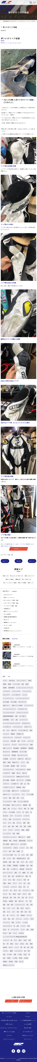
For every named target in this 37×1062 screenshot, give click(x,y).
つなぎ (4, 919)
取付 (18, 798)
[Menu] (34, 2)
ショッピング (6, 734)
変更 (32, 947)
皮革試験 (14, 755)
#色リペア (30, 583)
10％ (4, 943)
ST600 (16, 961)
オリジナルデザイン (7, 847)
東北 (13, 826)
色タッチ (19, 773)
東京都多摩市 (23, 748)
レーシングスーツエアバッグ (9, 709)
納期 (4, 904)
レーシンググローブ (7, 801)
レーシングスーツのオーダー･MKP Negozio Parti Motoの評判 (15, 936)
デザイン (25, 894)
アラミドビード (26, 819)
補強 (4, 869)
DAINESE (27, 830)
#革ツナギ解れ (10, 579)
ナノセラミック (6, 744)
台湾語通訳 (22, 865)
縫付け (9, 883)
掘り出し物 (5, 897)
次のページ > (32, 561)
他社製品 (11, 901)
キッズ (9, 823)
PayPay (31, 744)
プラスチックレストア (8, 737)
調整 (16, 872)
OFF (7, 943)
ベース (4, 826)
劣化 (32, 890)
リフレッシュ (19, 919)
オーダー (5, 680)
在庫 (15, 897)
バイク (8, 908)
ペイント (15, 933)
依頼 (27, 929)
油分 (13, 876)
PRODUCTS (13, 734)
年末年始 (15, 840)
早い (18, 915)
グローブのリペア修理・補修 (11, 603)
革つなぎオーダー (26, 723)
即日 (29, 951)
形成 (4, 958)
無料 (19, 741)
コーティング (30, 741)
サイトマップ (27, 1039)
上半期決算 (5, 758)
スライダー (17, 830)
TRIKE (18, 766)
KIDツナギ (25, 773)
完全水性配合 (6, 719)
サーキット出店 (8, 625)
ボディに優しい (22, 716)
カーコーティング (23, 719)
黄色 (4, 911)
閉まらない (21, 901)
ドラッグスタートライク (8, 769)
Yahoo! (31, 730)
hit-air (24, 787)
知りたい (28, 908)
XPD (21, 947)
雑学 (18, 908)
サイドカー (23, 766)
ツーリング (14, 808)
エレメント (19, 879)
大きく (31, 862)
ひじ (16, 855)
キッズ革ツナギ (6, 773)
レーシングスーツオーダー (9, 712)
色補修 (13, 773)
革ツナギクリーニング (22, 755)
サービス (19, 812)
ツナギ (22, 798)
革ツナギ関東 (6, 844)
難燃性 (24, 872)
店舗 (22, 684)
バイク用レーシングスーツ (9, 787)
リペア (23, 794)
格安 (11, 897)
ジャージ (9, 858)
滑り (10, 894)
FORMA (23, 830)
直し (27, 862)
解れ (14, 879)
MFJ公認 (28, 769)
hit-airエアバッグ (6, 794)
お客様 (32, 929)
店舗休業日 (30, 748)
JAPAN (32, 808)
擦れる (14, 894)
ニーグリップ (6, 940)
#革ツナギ (6, 576)
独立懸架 (13, 766)
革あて (19, 894)
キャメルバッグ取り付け (23, 801)
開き (30, 894)
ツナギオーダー (18, 737)
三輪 (28, 762)
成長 (4, 954)
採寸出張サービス (20, 876)
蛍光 (18, 911)
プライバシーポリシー (21, 680)
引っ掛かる (21, 933)
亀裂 (31, 855)
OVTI (28, 783)
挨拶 (10, 933)
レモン (13, 911)
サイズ (22, 862)
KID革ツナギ (13, 730)
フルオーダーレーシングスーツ (9, 837)
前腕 (15, 954)
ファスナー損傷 (30, 794)
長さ (30, 911)
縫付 (14, 851)
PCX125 (4, 762)
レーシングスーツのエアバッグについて (11, 723)
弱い (20, 890)
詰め (26, 911)
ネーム (20, 883)
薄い (24, 887)
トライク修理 (6, 766)
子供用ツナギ (20, 758)
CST (3, 730)
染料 (22, 911)
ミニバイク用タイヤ (16, 694)
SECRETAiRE (5, 840)
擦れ (31, 904)
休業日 (27, 684)
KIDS (14, 823)
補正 (14, 862)
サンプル (23, 741)
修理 (10, 798)
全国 (14, 833)
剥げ (27, 904)
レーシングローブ (7, 833)
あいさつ (5, 933)
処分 (19, 897)
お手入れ (22, 943)
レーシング (22, 847)
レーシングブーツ (16, 794)
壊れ (27, 943)
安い (25, 883)
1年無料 (8, 958)
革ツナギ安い (23, 844)
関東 (28, 823)
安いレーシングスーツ (8, 872)
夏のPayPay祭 (16, 748)
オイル (9, 879)
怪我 (18, 926)
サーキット (19, 823)
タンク (15, 940)
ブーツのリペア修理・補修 (10, 606)
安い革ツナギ (29, 869)
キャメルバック (26, 737)
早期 (8, 904)
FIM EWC (20, 958)
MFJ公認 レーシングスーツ (8, 965)
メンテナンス (14, 887)
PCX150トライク (15, 762)
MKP (29, 805)
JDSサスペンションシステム (11, 611)
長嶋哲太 (5, 961)
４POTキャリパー (27, 726)
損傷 (10, 862)
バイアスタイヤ (6, 691)
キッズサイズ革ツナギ (23, 730)
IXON (31, 865)
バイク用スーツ (14, 869)
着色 (18, 862)
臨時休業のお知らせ (21, 858)
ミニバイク (24, 694)
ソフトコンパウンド (26, 691)
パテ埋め (20, 954)
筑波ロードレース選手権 (17, 705)
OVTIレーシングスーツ (9, 597)
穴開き (4, 883)
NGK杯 (18, 833)
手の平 (32, 919)
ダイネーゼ (29, 840)
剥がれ (4, 929)
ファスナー (10, 830)
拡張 (16, 901)
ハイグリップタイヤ (16, 691)
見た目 (20, 887)
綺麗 (16, 716)
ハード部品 (14, 958)
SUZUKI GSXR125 (11, 687)
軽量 (10, 819)
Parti (9, 808)
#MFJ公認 (18, 579)
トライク (23, 762)
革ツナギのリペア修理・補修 (7, 554)
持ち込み (5, 901)
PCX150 (9, 762)
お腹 (4, 865)
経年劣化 (5, 862)
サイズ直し (9, 954)
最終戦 (28, 837)
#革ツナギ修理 (22, 583)
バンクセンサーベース (20, 904)
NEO (28, 947)
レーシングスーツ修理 (8, 855)
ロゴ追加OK (27, 780)
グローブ (20, 808)
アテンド (5, 812)
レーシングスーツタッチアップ (22, 698)
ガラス (12, 719)
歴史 (9, 919)
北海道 (29, 826)
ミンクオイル (6, 887)
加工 (30, 901)
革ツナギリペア (6, 751)
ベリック (17, 947)
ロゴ (27, 847)
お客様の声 (6, 628)
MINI (25, 808)
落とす (15, 890)
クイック (31, 897)
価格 (10, 840)
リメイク (23, 929)
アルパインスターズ (7, 926)
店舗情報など (7, 608)
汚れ (11, 890)
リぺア (4, 876)
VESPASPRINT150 (15, 751)
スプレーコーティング (23, 744)
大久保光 (26, 958)
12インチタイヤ (6, 694)
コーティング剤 (16, 684)
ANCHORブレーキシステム (10, 622)
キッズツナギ (13, 758)
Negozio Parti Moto (22, 840)
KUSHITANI (25, 805)
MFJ (26, 897)
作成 (31, 847)
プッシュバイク (18, 815)
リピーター (14, 744)
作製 (30, 940)
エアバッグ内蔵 (6, 790)
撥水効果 (13, 780)
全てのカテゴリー (8, 595)
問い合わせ (5, 815)
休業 (21, 783)
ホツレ (23, 855)
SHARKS (9, 684)
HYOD (14, 798)
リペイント (26, 919)
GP (28, 808)
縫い (28, 858)
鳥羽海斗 (11, 961)
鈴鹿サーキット (21, 837)
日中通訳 (9, 865)
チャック (5, 894)
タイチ (4, 823)
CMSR (24, 823)
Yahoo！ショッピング (7, 748)
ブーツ (4, 830)
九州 (21, 826)
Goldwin (18, 851)
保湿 (9, 876)
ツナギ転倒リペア (14, 783)
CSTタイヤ (6, 619)
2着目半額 (22, 869)
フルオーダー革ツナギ (20, 769)
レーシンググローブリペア (9, 776)
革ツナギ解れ (14, 702)
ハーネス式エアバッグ (22, 709)
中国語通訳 (15, 865)
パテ (27, 901)
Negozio (4, 808)
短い (4, 915)
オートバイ (29, 915)
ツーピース (23, 926)
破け (27, 855)
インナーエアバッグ (28, 705)
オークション (6, 741)
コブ (20, 872)
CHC (25, 951)
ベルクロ (5, 798)
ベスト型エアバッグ (25, 790)
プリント (15, 883)
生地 (31, 872)
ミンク (4, 879)
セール (8, 730)
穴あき (25, 954)
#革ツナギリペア (29, 576)
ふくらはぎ (25, 922)
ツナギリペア (6, 783)
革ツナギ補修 (6, 780)
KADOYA (11, 951)
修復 (13, 922)
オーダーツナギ (6, 755)
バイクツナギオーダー (17, 726)
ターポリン (18, 922)
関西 (17, 826)
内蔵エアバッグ (15, 790)
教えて (22, 908)
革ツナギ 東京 (23, 751)
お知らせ (16, 847)
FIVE (24, 947)
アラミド (5, 819)
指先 (8, 869)
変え (13, 919)
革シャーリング (20, 780)
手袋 (4, 858)
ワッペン (5, 851)
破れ (27, 865)
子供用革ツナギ (20, 734)
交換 (9, 826)
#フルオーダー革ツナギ (16, 576)
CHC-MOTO (5, 947)
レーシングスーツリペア (8, 698)
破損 (12, 904)
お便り (25, 940)
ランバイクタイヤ (17, 819)
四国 (25, 826)
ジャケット (12, 915)
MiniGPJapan (19, 787)
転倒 (25, 879)
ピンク (8, 911)
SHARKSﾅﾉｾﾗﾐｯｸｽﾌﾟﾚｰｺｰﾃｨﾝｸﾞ (23, 776)
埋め (4, 908)
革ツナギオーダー (22, 702)
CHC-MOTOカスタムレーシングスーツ (13, 631)
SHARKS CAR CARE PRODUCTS (10, 617)
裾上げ (27, 812)
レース (13, 908)
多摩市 (29, 680)
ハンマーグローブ (18, 951)
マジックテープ (26, 890)
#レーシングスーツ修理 (10, 583)
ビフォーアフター (15, 929)
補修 (27, 876)
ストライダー (26, 815)
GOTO (29, 926)
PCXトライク (28, 758)
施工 (17, 719)
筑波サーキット (6, 705)
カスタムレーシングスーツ (22, 712)
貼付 (10, 851)
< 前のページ (5, 561)
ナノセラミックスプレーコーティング (24, 687)
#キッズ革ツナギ (26, 579)
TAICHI (31, 943)
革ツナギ (21, 961)
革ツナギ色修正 (6, 805)
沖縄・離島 (13, 741)
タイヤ (11, 815)
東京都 (4, 684)
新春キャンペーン (14, 844)
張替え (11, 943)
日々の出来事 (7, 614)
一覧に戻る (18, 561)
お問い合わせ (12, 680)
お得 (29, 883)
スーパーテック (6, 922)
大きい (16, 943)
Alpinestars (23, 915)
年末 (23, 897)
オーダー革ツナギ (7, 726)
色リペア (11, 947)
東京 (14, 858)
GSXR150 (4, 687)
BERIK (15, 801)
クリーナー (5, 890)
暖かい (20, 940)
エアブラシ (5, 951)
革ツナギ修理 (6, 702)
